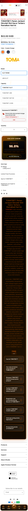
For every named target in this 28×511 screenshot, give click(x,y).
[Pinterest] (7, 194)
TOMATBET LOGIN (7, 103)
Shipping (9, 38)
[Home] (11, 5)
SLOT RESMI (5, 73)
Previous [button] (1, 1)
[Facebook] (2, 194)
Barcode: (10, 27)
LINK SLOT (5, 78)
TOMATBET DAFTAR (8, 98)
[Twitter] (5, 194)
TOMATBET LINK (7, 93)
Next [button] (26, 1)
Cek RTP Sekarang (14, 156)
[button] (2, 5)
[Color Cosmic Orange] (3, 52)
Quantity (3, 125)
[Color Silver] (13, 52)
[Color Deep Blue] (8, 52)
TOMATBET (9, 209)
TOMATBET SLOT (7, 87)
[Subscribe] (22, 492)
